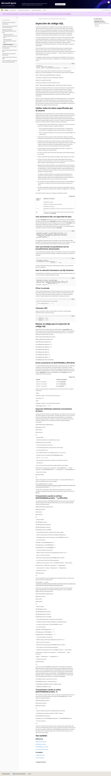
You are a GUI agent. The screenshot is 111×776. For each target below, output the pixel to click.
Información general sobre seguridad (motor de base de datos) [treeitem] (9, 27)
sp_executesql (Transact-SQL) (42, 749)
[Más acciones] (74, 19)
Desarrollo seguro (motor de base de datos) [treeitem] (9, 51)
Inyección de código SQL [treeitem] (8, 44)
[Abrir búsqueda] (103, 10)
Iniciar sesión (107, 10)
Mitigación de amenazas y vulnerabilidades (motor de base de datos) (52, 18)
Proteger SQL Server (40, 755)
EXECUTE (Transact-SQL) (41, 741)
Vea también (96, 26)
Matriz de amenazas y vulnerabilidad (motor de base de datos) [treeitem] (9, 41)
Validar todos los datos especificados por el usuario (100, 21)
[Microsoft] (2, 10)
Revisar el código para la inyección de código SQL (101, 24)
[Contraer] (17, 18)
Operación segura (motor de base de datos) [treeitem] (9, 58)
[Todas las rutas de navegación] (37, 19)
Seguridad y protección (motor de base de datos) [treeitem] (8, 23)
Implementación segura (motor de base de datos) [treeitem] (9, 54)
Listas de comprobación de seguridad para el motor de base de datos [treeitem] (9, 61)
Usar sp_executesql (40, 757)
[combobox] (9, 20)
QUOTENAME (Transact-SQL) (42, 746)
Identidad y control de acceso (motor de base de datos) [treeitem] (9, 47)
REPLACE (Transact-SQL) (41, 744)
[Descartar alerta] (109, 2)
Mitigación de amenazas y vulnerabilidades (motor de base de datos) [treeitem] (10, 36)
